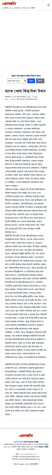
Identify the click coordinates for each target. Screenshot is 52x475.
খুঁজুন (31, 81)
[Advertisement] (26, 38)
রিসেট (40, 81)
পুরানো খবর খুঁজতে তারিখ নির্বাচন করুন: (26, 76)
